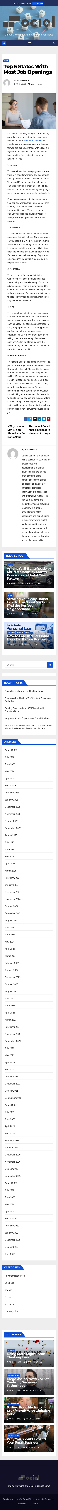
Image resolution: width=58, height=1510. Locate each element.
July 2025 (9, 842)
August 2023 (11, 991)
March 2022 (10, 1069)
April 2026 (10, 778)
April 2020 (10, 1211)
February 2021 (12, 1140)
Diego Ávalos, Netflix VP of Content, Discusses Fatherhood (28, 1382)
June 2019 (10, 1254)
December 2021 (13, 1084)
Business (11, 632)
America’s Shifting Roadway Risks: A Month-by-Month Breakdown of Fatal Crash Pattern (29, 573)
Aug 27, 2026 (15, 1362)
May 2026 (10, 771)
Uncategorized (12, 1311)
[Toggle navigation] (30, 43)
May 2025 (10, 856)
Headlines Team (32, 583)
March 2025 (10, 871)
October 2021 (11, 1091)
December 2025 (13, 807)
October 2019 (11, 1247)
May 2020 (10, 1204)
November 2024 (13, 899)
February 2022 (12, 1077)
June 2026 (10, 764)
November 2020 (13, 1162)
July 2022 (9, 1048)
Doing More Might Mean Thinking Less (24, 691)
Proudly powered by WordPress (15, 1499)
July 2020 (9, 1190)
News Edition (33, 1447)
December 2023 (13, 977)
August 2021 (11, 1105)
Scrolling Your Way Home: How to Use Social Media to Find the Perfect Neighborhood (28, 604)
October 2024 (11, 906)
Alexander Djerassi (33, 141)
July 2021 (9, 1112)
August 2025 (11, 835)
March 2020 (10, 1218)
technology (10, 1304)
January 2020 (11, 1233)
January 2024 (11, 970)
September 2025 (13, 828)
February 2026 (12, 793)
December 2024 (13, 892)
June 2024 (10, 935)
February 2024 (12, 963)
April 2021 (10, 1126)
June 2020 (10, 1197)
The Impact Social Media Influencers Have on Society (39, 430)
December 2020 (13, 1155)
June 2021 (10, 1119)
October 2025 (11, 821)
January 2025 (11, 885)
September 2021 (13, 1098)
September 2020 (13, 1176)
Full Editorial (32, 614)
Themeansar (49, 1499)
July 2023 (9, 998)
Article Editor (23, 80)
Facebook (22, 1504)
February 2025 (12, 878)
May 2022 (10, 1055)
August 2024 (11, 920)
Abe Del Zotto (33, 1419)
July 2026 (9, 757)
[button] (54, 43)
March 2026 (10, 785)
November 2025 (13, 814)
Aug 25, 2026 (15, 1447)
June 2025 (10, 849)
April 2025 (10, 864)
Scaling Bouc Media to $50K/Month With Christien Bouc (28, 1410)
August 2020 (11, 1183)
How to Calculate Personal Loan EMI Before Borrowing (29, 637)
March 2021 (10, 1133)
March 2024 (10, 956)
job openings (36, 84)
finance (20, 632)
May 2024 (10, 942)
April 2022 (10, 1062)
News (6, 60)
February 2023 (12, 1027)
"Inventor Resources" (15, 1276)
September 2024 (13, 913)
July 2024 (9, 927)
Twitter (35, 1504)
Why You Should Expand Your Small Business (27, 718)
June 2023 (10, 1006)
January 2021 (11, 1147)
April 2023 (10, 1013)
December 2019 (13, 1240)
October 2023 (11, 984)
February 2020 (12, 1226)
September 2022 (13, 1041)
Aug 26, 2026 (15, 1419)
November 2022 (13, 1034)
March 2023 (10, 1020)
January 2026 (11, 800)
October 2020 (11, 1169)
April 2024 (10, 949)
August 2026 (11, 750)
